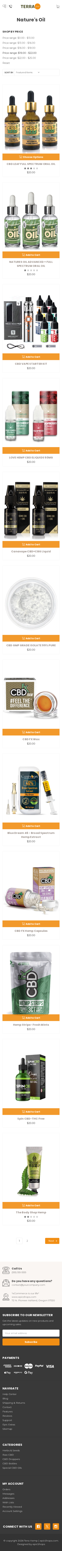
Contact (7, 1407)
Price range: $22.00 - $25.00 (19, 57)
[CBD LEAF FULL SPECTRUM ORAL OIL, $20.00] (31, 122)
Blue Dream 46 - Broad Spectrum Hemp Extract (31, 835)
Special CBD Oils (12, 1467)
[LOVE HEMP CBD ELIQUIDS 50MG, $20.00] (31, 416)
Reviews (7, 1415)
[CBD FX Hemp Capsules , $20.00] (31, 889)
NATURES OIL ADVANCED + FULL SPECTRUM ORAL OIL (31, 264)
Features (7, 1411)
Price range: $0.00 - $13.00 (18, 37)
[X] (47, 1526)
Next (51, 1240)
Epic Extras (8, 1424)
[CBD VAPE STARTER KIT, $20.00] (31, 322)
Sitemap (7, 1428)
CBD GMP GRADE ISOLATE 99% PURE (31, 645)
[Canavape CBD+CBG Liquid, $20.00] (31, 510)
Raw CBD (8, 1454)
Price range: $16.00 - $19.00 (18, 47)
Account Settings (12, 1511)
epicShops (39, 1544)
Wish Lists (8, 1502)
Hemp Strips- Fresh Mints (31, 1025)
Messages (8, 1493)
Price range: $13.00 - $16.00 (18, 42)
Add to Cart (33, 255)
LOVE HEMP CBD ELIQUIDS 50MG (31, 457)
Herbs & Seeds (11, 1450)
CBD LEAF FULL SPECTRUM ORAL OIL (31, 164)
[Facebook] (38, 1526)
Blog (5, 1398)
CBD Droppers (11, 1459)
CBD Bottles (9, 1463)
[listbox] (27, 72)
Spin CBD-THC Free (30, 1119)
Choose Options (33, 157)
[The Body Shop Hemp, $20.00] (31, 1171)
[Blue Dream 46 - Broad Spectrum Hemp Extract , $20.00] (31, 791)
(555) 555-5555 (19, 1272)
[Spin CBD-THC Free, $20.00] (31, 1077)
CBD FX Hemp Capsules (31, 931)
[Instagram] (56, 1526)
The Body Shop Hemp (31, 1212)
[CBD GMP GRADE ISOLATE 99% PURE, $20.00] (31, 603)
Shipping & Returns (13, 1402)
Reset (6, 62)
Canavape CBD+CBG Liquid (31, 551)
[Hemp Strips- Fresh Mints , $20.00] (31, 983)
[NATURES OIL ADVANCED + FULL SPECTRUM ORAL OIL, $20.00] (31, 220)
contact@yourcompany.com (28, 1284)
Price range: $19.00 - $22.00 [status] (19, 52)
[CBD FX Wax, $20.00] (31, 697)
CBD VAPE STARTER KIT (31, 364)
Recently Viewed (12, 1506)
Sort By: (9, 72)
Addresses (8, 1498)
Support (7, 1420)
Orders (6, 1489)
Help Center (9, 1394)
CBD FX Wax (31, 739)
